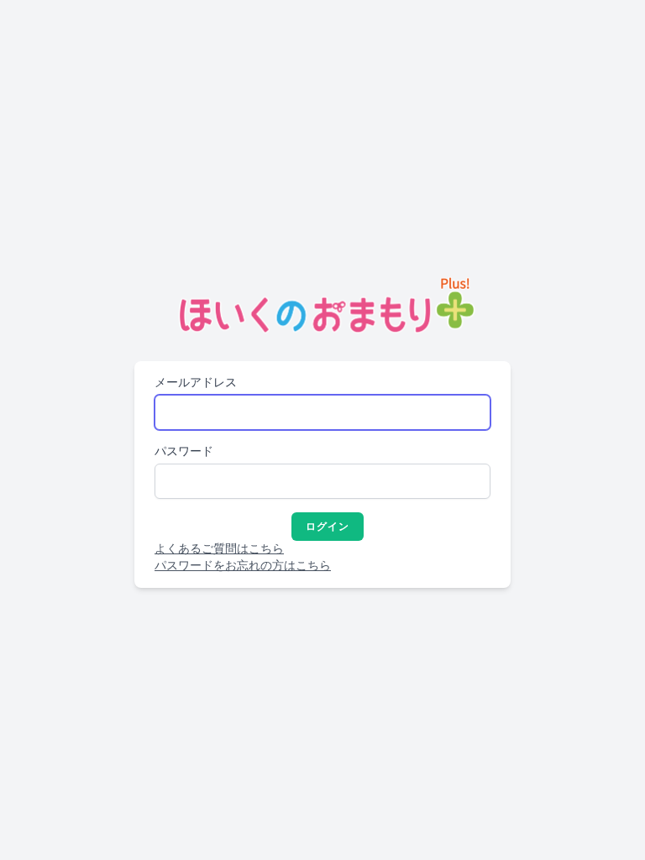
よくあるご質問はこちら (219, 549)
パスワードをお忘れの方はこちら (243, 565)
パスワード (184, 451)
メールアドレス (196, 382)
